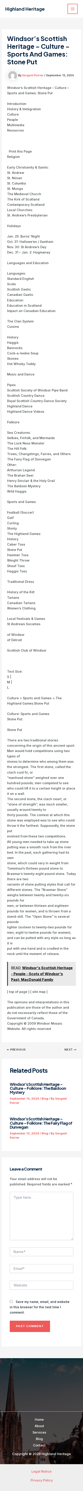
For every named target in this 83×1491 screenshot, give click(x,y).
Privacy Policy (42, 1480)
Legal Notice (41, 1471)
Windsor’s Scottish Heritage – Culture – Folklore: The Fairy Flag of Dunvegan (41, 1122)
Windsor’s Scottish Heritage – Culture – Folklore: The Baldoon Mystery (38, 1088)
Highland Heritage (25, 9)
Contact (39, 1445)
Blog (45, 1098)
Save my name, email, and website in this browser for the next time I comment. (39, 1307)
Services (39, 1432)
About (39, 1426)
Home (39, 1420)
